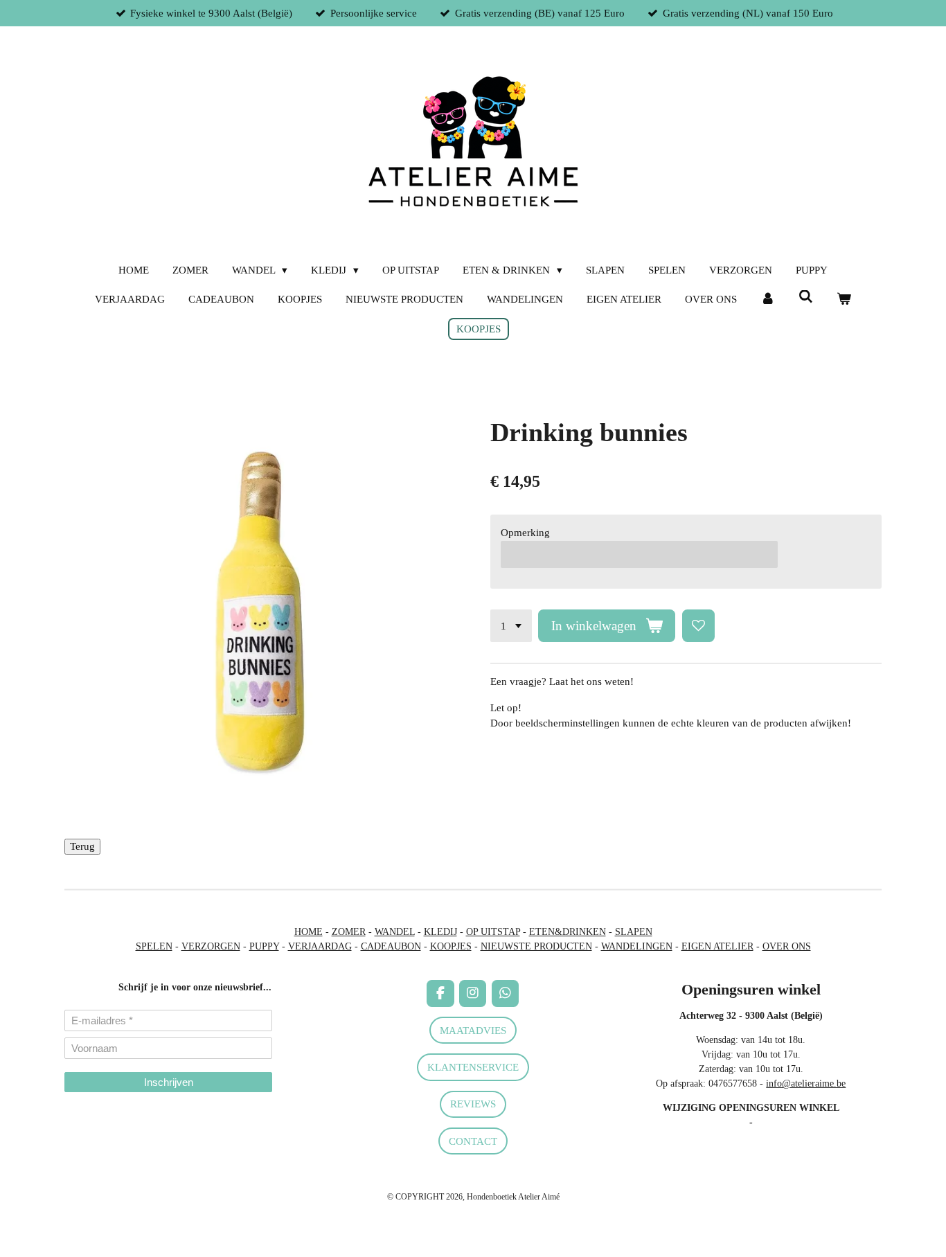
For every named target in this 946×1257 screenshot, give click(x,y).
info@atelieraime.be (806, 1083)
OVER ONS (786, 946)
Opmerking (525, 532)
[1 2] (511, 625)
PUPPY (264, 946)
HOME (308, 932)
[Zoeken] (805, 297)
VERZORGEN (210, 946)
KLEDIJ (440, 932)
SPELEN (154, 946)
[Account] (767, 299)
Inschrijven (168, 1082)
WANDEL (395, 932)
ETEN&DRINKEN (567, 932)
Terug (82, 846)
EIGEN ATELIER (717, 946)
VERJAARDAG (320, 946)
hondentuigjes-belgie (104, 1132)
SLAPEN (633, 932)
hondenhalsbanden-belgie (113, 1117)
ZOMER (349, 932)
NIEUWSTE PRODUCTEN (536, 946)
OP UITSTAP (493, 932)
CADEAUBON (391, 946)
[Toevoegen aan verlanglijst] (698, 625)
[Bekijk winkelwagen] (843, 299)
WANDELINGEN (636, 946)
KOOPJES (451, 946)
